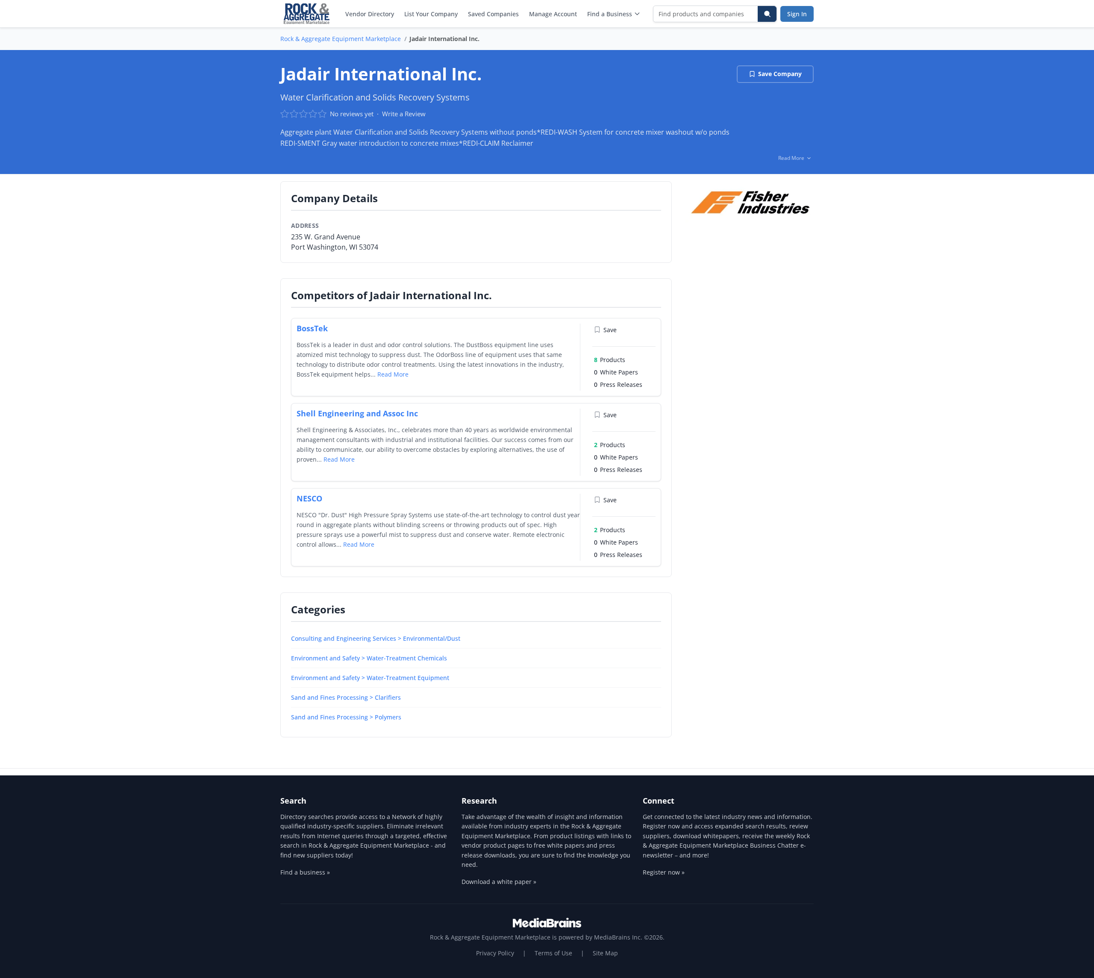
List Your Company (431, 14)
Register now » (664, 872)
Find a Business (609, 14)
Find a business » (305, 872)
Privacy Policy (495, 953)
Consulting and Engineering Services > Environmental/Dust (375, 638)
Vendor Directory (369, 14)
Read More (393, 374)
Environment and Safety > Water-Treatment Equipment (370, 678)
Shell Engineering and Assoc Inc (357, 413)
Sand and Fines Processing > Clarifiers (346, 697)
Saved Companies (493, 14)
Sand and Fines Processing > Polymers (346, 717)
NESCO (309, 498)
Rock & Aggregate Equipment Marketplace (340, 39)
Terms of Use (553, 953)
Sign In (797, 14)
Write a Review (404, 113)
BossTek (312, 328)
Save (610, 330)
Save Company (780, 74)
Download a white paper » (499, 882)
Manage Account (553, 14)
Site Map (605, 953)
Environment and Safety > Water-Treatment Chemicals (369, 658)
